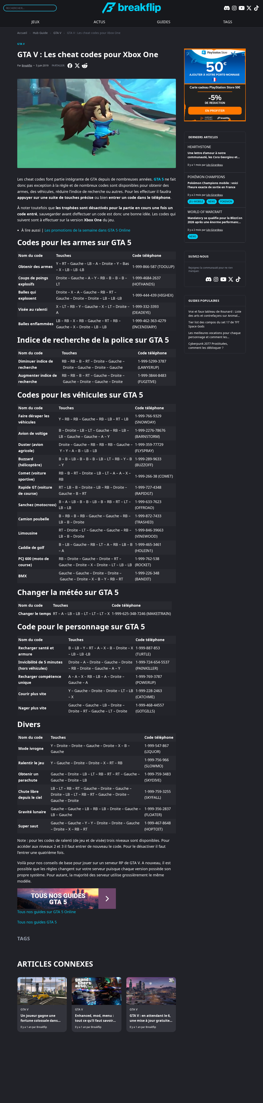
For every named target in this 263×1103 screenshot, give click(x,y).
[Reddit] (84, 65)
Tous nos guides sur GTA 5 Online (46, 911)
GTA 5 (159, 179)
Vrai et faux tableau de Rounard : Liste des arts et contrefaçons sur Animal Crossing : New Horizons (214, 314)
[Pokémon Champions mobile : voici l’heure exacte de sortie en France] (215, 190)
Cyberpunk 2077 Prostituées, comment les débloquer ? (208, 346)
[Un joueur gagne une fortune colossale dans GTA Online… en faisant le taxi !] (42, 1004)
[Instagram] (234, 8)
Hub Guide (40, 33)
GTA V (57, 33)
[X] (249, 8)
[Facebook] (70, 65)
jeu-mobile (196, 201)
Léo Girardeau (214, 165)
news (211, 201)
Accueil (22, 33)
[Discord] (227, 8)
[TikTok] (256, 8)
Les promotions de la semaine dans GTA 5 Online (87, 230)
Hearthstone (199, 147)
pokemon (226, 201)
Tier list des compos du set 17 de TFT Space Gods (213, 324)
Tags (227, 21)
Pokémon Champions (206, 177)
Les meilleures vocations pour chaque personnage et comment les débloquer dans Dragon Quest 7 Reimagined (214, 335)
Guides (163, 21)
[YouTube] (241, 8)
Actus (99, 21)
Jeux (35, 21)
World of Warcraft (205, 212)
